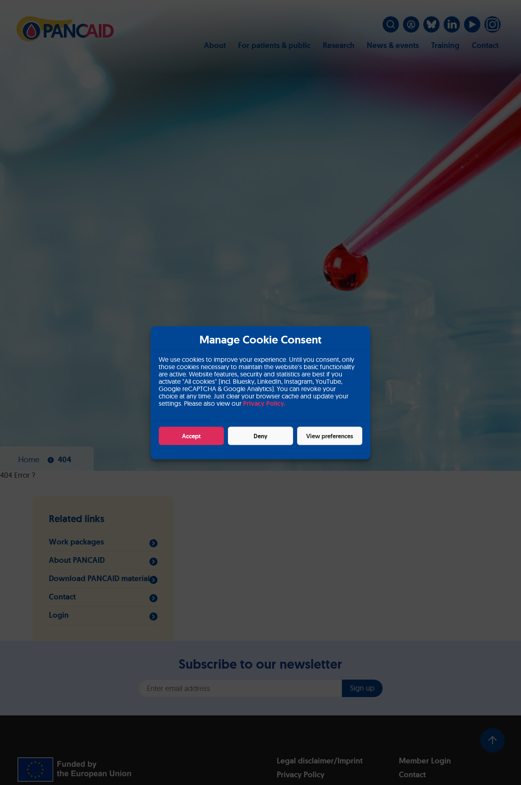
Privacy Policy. (264, 403)
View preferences (329, 436)
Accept (191, 436)
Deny (260, 436)
